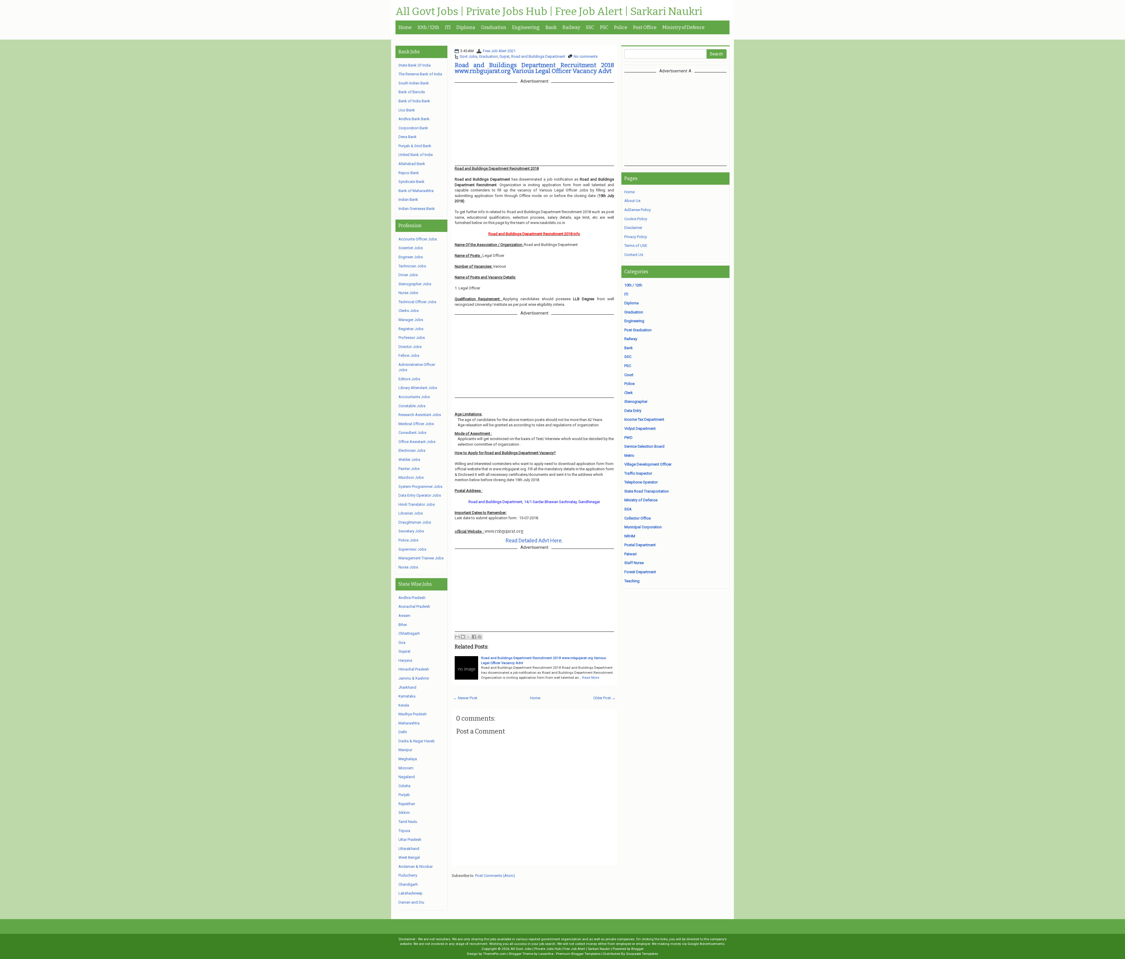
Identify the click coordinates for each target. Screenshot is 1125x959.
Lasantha (545, 954)
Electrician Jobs (411, 450)
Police (620, 27)
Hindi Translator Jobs (416, 504)
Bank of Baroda (411, 92)
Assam (404, 615)
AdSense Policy (637, 210)
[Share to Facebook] (474, 637)
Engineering (526, 27)
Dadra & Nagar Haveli (416, 741)
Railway (571, 27)
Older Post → (604, 698)
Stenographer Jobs (414, 284)
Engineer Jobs (410, 257)
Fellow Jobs (408, 355)
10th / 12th (428, 27)
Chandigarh (408, 884)
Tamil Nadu (407, 821)
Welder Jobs (409, 459)
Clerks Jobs (408, 310)
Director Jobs (410, 346)
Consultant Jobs (412, 432)
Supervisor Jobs (412, 549)
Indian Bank (408, 199)
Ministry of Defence (683, 27)
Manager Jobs (410, 320)
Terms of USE (635, 245)
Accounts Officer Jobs (417, 239)
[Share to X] (468, 637)
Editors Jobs (409, 379)
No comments (586, 56)
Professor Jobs (411, 337)
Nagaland (406, 777)
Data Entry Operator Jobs (419, 495)
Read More (590, 677)
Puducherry (407, 875)
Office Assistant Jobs (416, 441)
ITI (448, 27)
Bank (551, 27)
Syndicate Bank (411, 181)
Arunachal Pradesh (414, 606)
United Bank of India (415, 154)
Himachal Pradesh (413, 669)
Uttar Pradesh (409, 839)
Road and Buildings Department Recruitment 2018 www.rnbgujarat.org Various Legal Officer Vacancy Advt (534, 68)
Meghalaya (407, 759)
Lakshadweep (410, 893)
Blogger (637, 949)
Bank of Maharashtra (416, 191)
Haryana (405, 660)
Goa (401, 642)
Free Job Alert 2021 (499, 51)
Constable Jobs (411, 406)
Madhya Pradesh (412, 714)
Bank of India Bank (414, 101)
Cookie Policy (635, 219)
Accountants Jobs (414, 397)
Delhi (402, 732)
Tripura (404, 831)
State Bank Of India (414, 65)
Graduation (493, 27)
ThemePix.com (495, 954)
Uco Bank (406, 110)
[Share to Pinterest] (480, 637)
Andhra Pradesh (411, 597)
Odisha (404, 786)
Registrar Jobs (410, 329)
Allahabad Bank (411, 164)
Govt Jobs (468, 56)
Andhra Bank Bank (413, 119)
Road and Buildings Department (538, 56)
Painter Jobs (409, 468)
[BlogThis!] (463, 637)
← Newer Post (465, 698)
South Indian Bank (413, 83)
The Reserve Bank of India (420, 74)
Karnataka (406, 696)
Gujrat (504, 56)
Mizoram (405, 768)
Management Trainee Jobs (421, 558)
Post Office (645, 27)
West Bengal (409, 857)
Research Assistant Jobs (419, 415)
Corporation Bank (413, 128)
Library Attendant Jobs (417, 388)
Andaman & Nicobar (415, 866)
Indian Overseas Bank (416, 208)
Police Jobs (408, 540)
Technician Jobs (412, 266)
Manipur (405, 750)
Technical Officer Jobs (417, 302)
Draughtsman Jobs (414, 522)
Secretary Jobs (411, 531)
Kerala (403, 705)
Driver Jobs (408, 275)
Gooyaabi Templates (642, 954)
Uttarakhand (408, 848)
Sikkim (404, 812)
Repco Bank (408, 173)
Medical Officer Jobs (416, 424)
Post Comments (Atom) (495, 875)
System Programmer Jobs (420, 486)
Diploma (465, 27)
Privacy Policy (635, 237)
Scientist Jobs (410, 248)
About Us (632, 200)
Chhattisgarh (409, 633)
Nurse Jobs (408, 293)
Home (405, 27)
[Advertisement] (675, 119)
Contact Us (633, 254)
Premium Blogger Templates (578, 954)
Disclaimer (633, 227)
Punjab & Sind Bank (414, 146)
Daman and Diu (411, 902)
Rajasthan (406, 804)
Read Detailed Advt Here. (534, 540)
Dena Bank (407, 137)
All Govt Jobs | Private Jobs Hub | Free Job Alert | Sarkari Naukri (549, 12)
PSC (604, 27)
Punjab (404, 794)
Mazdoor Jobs (411, 477)
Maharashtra (409, 723)
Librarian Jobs (410, 513)
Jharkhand (407, 687)
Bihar (402, 624)
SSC (590, 27)
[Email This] (457, 637)
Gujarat (404, 651)
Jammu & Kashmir (413, 678)
